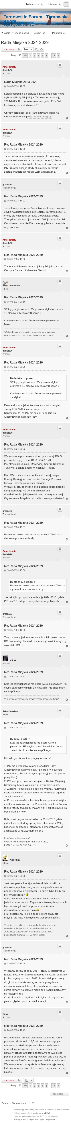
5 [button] (46, 55)
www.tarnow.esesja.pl (39, 116)
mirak (13, 660)
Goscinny (15, 860)
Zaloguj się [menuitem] (55, 4)
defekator (15, 285)
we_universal (24, 1116)
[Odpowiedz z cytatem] (60, 65)
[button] (25, 55)
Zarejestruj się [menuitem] (36, 4)
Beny (5, 1014)
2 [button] (34, 55)
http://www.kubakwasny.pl (16, 838)
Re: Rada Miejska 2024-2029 (23, 144)
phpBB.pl (46, 1113)
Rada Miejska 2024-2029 (25, 42)
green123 (7, 184)
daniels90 (8, 70)
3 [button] (38, 55)
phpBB (36, 1110)
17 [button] (53, 55)
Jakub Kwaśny (10, 711)
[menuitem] (29, 1119)
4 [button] (42, 55)
